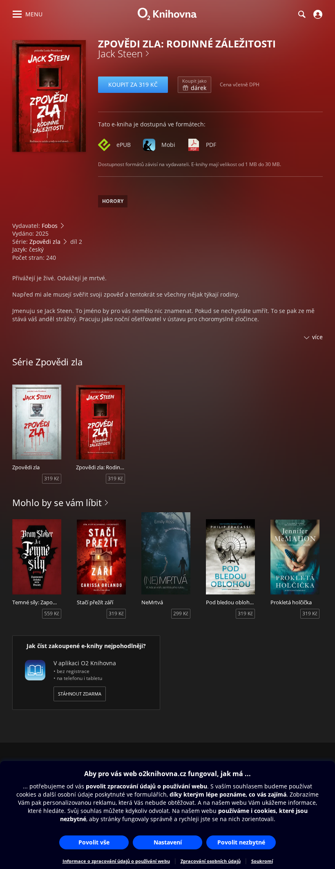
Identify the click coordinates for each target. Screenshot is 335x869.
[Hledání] (301, 14)
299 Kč (180, 613)
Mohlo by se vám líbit (57, 502)
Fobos (50, 226)
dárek (194, 85)
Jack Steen (120, 53)
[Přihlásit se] (317, 14)
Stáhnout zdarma (79, 694)
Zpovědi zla (44, 241)
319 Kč (51, 478)
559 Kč (51, 613)
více (317, 337)
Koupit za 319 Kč (133, 84)
